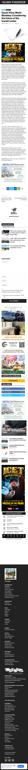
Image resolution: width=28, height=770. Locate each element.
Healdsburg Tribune (9, 718)
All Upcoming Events (9, 643)
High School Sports (9, 636)
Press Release (8, 591)
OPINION (7, 619)
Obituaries (7, 653)
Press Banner (8, 725)
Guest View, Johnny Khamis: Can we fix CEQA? (7, 199)
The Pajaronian (8, 728)
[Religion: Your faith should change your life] (5, 453)
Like (23, 388)
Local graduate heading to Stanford (20, 198)
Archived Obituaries (9, 654)
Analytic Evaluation (9, 694)
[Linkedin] (15, 188)
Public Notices (8, 604)
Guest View (8, 9)
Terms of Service (9, 594)
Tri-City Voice (8, 730)
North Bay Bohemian (10, 709)
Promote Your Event (9, 647)
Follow (22, 392)
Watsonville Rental (9, 664)
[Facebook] (8, 188)
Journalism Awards (9, 748)
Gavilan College (8, 637)
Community (7, 621)
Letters (6, 624)
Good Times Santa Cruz (10, 706)
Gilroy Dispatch (8, 716)
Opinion (3, 9)
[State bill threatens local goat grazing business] (5, 460)
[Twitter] (11, 188)
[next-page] (5, 253)
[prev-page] (3, 253)
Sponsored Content (9, 693)
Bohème (7, 737)
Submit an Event (9, 646)
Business (7, 611)
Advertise (7, 603)
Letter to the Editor (9, 589)
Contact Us (7, 588)
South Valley (8, 741)
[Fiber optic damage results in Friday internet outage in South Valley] (5, 232)
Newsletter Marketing (10, 696)
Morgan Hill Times (9, 724)
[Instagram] (9, 760)
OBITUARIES (8, 651)
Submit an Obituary (9, 656)
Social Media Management (11, 691)
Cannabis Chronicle (9, 738)
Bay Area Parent (9, 735)
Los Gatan (7, 722)
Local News (7, 609)
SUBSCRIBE (7, 581)
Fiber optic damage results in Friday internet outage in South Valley (18, 232)
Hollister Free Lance (9, 719)
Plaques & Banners (9, 597)
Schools (6, 614)
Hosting (6, 688)
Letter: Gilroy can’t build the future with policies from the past (18, 240)
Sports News (8, 634)
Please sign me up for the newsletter (11, 295)
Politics (6, 615)
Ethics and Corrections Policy (12, 595)
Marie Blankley (5, 23)
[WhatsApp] (18, 188)
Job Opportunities (9, 747)
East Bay (7, 740)
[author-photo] (14, 211)
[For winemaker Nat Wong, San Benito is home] (5, 247)
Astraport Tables (9, 663)
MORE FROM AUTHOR (8, 227)
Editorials (7, 622)
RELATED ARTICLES (7, 224)
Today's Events (8, 644)
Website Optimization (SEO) (11, 690)
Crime (6, 612)
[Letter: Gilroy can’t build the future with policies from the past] (5, 240)
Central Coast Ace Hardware (11, 661)
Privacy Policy (8, 592)
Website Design (8, 687)
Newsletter (7, 586)
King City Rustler (9, 721)
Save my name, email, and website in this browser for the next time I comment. (12, 291)
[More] (22, 188)
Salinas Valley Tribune (10, 727)
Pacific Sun (7, 711)
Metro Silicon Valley (9, 708)
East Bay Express (9, 705)
